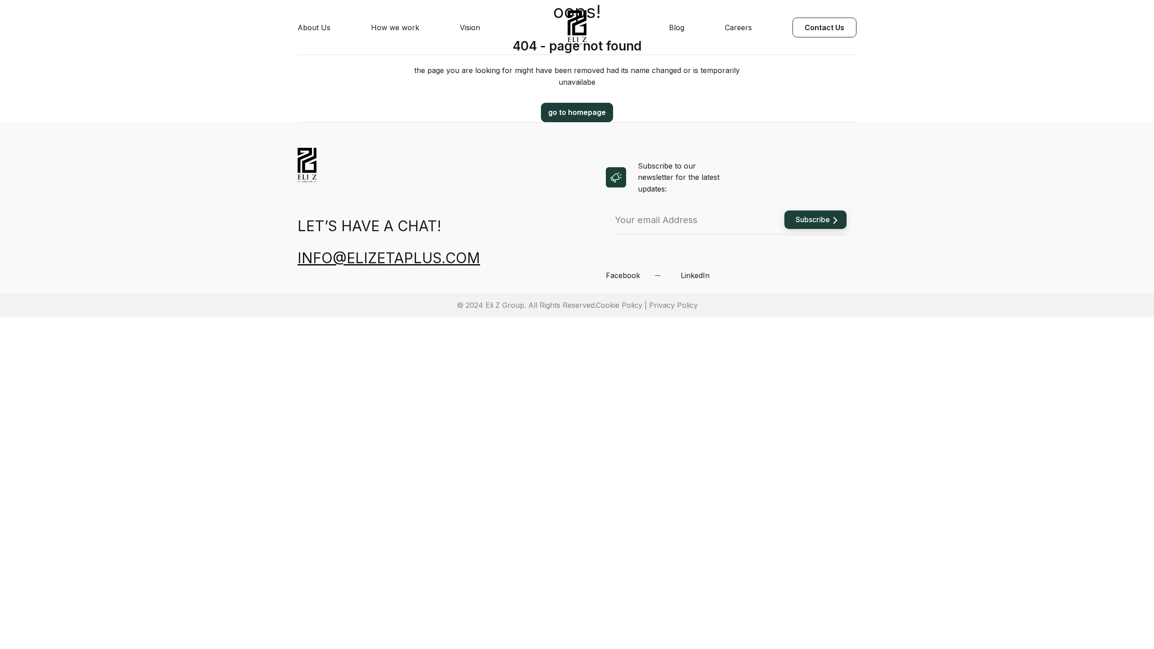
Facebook (623, 275)
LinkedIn (695, 275)
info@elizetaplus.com (389, 258)
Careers (738, 27)
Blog (676, 27)
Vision (470, 27)
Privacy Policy (673, 305)
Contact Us (824, 27)
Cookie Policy (619, 305)
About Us (314, 27)
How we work (395, 27)
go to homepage (577, 112)
